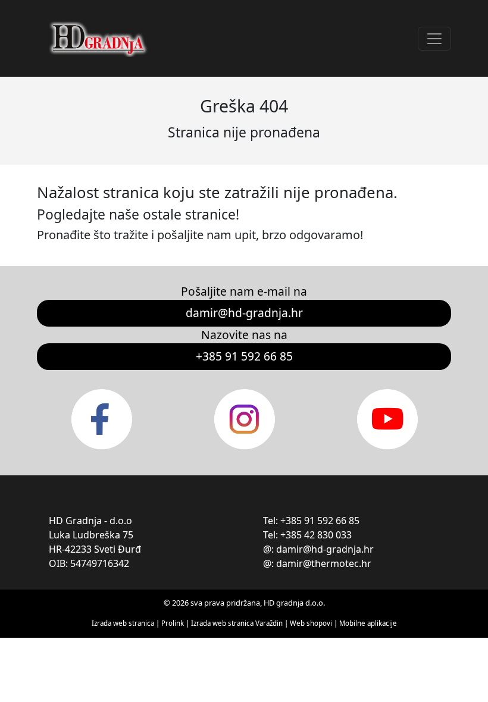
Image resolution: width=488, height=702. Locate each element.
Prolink (173, 623)
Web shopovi (311, 623)
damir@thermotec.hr (323, 563)
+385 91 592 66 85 (244, 356)
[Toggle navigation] (434, 39)
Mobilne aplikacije (368, 623)
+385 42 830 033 (316, 534)
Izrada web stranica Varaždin (237, 623)
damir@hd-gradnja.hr (244, 313)
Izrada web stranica (123, 623)
